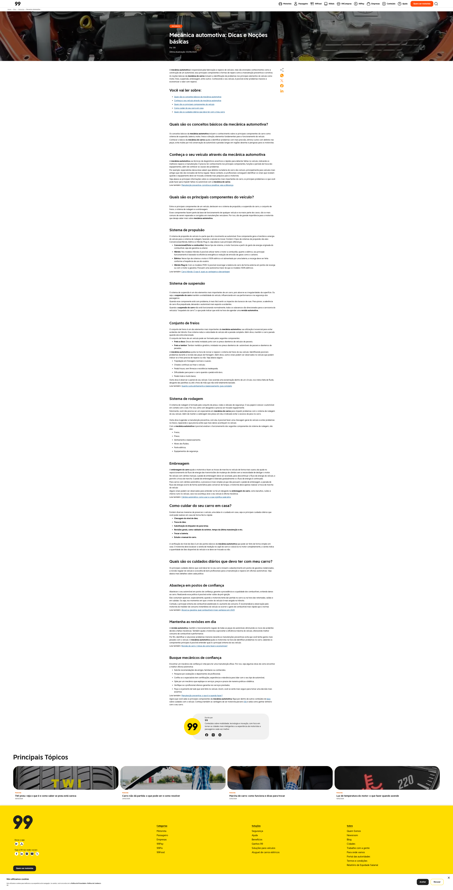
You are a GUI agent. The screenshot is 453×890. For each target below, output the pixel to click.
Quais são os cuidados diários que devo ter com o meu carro (199, 112)
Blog (14, 9)
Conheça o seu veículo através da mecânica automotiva (197, 100)
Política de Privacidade (78, 883)
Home (9, 9)
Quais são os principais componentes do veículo (194, 104)
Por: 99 (172, 48)
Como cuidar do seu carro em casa (188, 108)
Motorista (21, 9)
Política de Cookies (93, 883)
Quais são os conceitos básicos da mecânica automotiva (197, 97)
